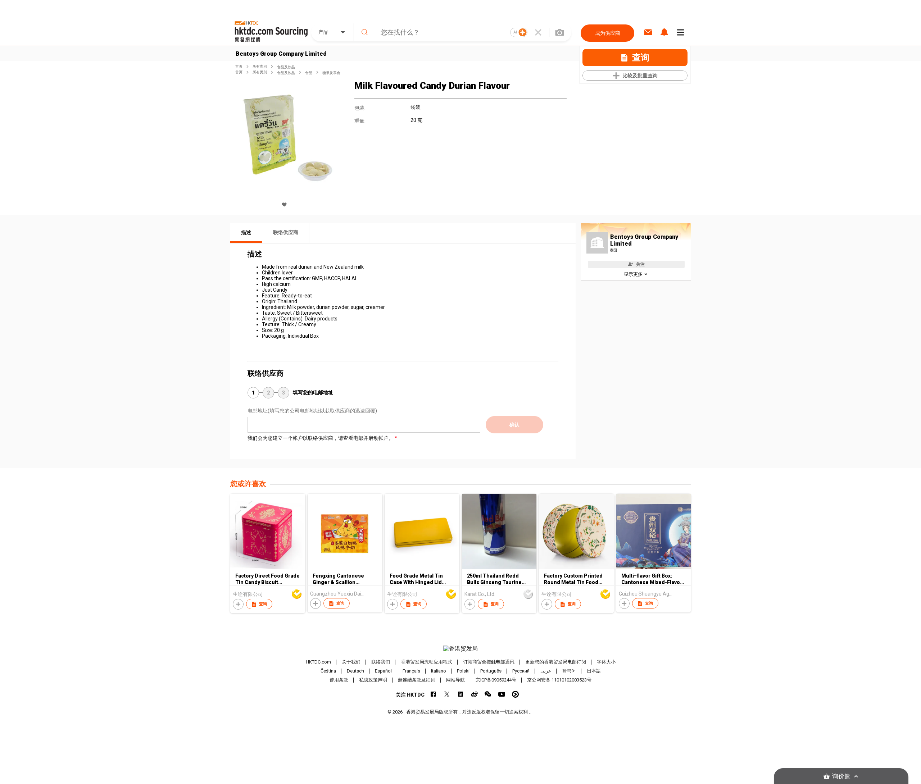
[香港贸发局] (460, 649)
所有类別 (260, 66)
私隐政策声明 (373, 680)
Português (491, 671)
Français (411, 671)
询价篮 (841, 776)
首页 (238, 66)
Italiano (438, 671)
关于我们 (351, 662)
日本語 (594, 671)
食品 (308, 73)
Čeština (328, 671)
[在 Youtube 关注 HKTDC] (501, 694)
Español (383, 671)
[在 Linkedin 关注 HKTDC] (460, 694)
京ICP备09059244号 (496, 680)
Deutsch (355, 671)
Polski (463, 671)
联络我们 (380, 662)
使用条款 (339, 680)
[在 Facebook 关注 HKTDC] (433, 694)
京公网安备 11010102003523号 (559, 680)
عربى (545, 671)
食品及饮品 (286, 67)
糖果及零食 (331, 73)
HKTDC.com (318, 662)
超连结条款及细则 (416, 680)
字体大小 (606, 662)
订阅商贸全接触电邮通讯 (488, 662)
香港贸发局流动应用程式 (426, 662)
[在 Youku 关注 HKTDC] (515, 694)
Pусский (521, 671)
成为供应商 (607, 33)
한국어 (569, 671)
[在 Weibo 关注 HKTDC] (474, 694)
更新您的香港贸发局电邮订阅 (555, 662)
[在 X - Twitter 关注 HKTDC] (447, 694)
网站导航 (455, 680)
